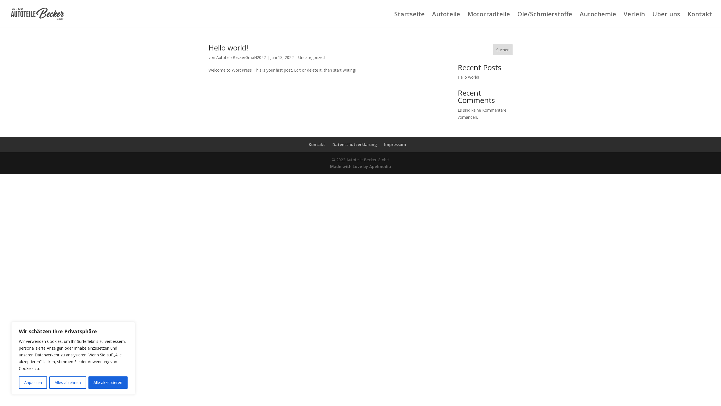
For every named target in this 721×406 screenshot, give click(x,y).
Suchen (502, 49)
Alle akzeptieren (108, 382)
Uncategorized (311, 57)
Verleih (634, 15)
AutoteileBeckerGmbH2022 (241, 57)
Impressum (395, 144)
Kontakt (699, 15)
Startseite (409, 15)
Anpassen (33, 382)
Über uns (666, 15)
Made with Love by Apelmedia (360, 166)
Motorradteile (489, 15)
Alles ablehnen (68, 382)
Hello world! (228, 48)
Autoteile (446, 15)
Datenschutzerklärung (354, 144)
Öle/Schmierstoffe (544, 15)
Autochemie (598, 15)
